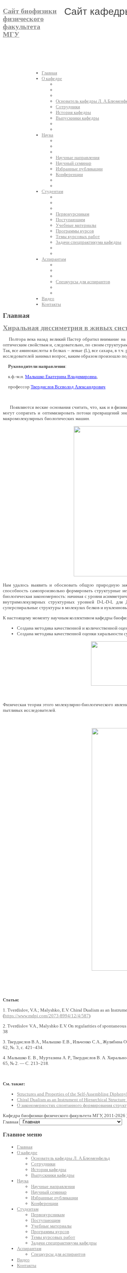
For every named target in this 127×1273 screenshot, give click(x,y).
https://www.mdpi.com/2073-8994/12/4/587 (46, 1015)
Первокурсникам (48, 1214)
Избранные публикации (54, 1197)
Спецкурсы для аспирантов (58, 1254)
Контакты (26, 1265)
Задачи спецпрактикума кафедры (64, 1242)
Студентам (27, 1209)
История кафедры (48, 1169)
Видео (23, 1259)
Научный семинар (49, 1192)
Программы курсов (50, 1231)
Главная (24, 1147)
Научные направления (53, 1186)
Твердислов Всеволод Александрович (68, 386)
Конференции (44, 1203)
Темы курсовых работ (53, 1237)
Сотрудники (43, 1163)
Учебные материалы (51, 1226)
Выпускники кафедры (52, 1175)
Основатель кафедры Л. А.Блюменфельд (70, 1158)
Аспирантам (29, 1248)
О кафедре (27, 1152)
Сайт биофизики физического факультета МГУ (30, 22)
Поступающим (45, 1220)
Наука (23, 1180)
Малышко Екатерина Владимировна (61, 376)
